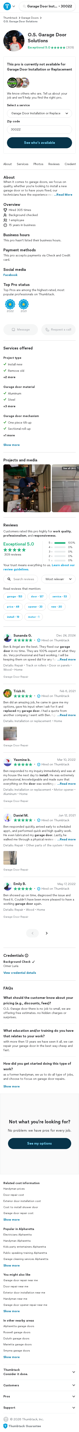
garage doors (30, 17)
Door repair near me (15, 1286)
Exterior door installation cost (22, 1201)
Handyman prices (14, 1188)
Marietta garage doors (17, 1344)
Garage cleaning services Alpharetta (25, 1259)
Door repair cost (13, 1194)
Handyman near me (15, 1298)
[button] (13, 40)
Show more (11, 1219)
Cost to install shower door (20, 1207)
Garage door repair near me (20, 1280)
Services (22, 164)
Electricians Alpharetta (17, 1234)
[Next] (46, 933)
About (7, 164)
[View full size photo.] (27, 488)
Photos (38, 164)
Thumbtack (10, 17)
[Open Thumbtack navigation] (9, 6)
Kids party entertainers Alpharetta (24, 1246)
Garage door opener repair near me (25, 1304)
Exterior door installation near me (24, 1292)
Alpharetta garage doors (18, 1326)
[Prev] (32, 933)
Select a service (18, 105)
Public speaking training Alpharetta (25, 1252)
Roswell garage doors (16, 1332)
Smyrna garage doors (16, 1350)
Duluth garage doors (16, 1338)
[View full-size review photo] (10, 733)
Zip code (13, 121)
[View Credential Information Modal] (26, 955)
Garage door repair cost (18, 1213)
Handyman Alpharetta (17, 1240)
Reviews (54, 164)
